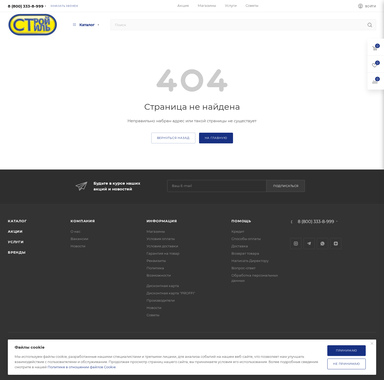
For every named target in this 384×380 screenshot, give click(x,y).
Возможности (159, 275)
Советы (153, 315)
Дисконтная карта (163, 286)
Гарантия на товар (163, 253)
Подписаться (286, 186)
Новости (78, 246)
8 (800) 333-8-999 (26, 6)
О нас (75, 231)
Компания (83, 221)
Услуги (16, 242)
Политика (155, 268)
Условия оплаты (161, 239)
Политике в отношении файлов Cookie (82, 367)
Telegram (309, 243)
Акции (15, 231)
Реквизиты (156, 261)
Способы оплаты (246, 239)
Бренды (17, 252)
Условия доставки (162, 246)
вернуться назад (173, 138)
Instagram (295, 243)
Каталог (17, 221)
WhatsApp (322, 243)
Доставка (239, 246)
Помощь (241, 221)
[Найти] (369, 24)
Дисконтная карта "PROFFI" (171, 293)
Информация (162, 221)
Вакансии (79, 239)
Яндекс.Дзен (335, 243)
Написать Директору (250, 261)
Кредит (237, 231)
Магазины (156, 231)
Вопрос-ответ (243, 268)
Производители (161, 300)
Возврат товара (245, 253)
